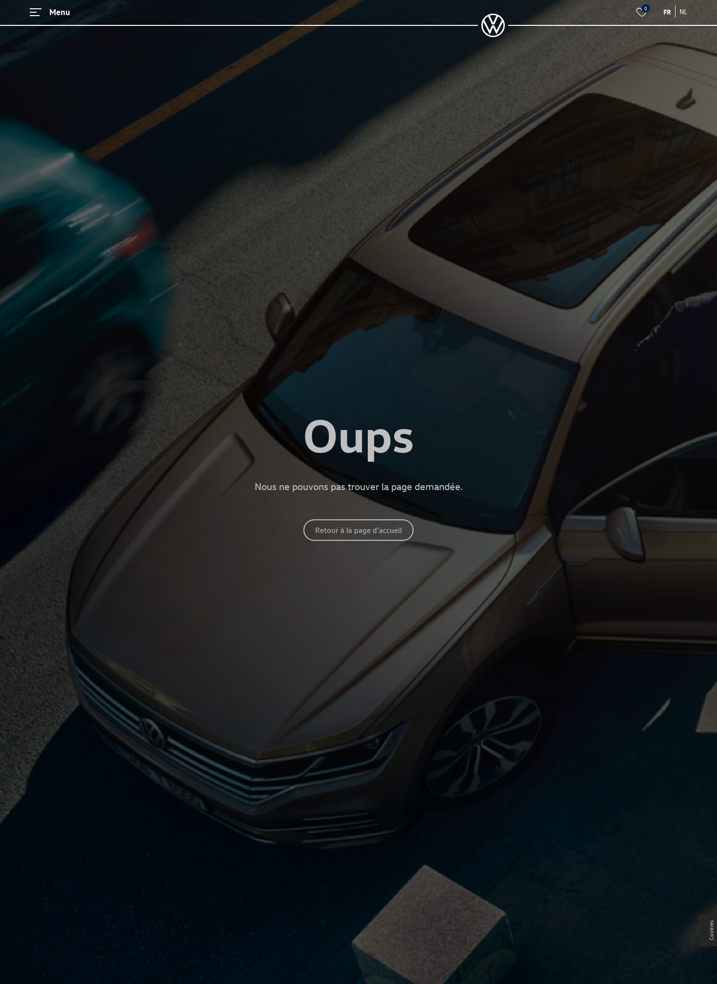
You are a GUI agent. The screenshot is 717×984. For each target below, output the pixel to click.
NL (683, 11)
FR (667, 11)
